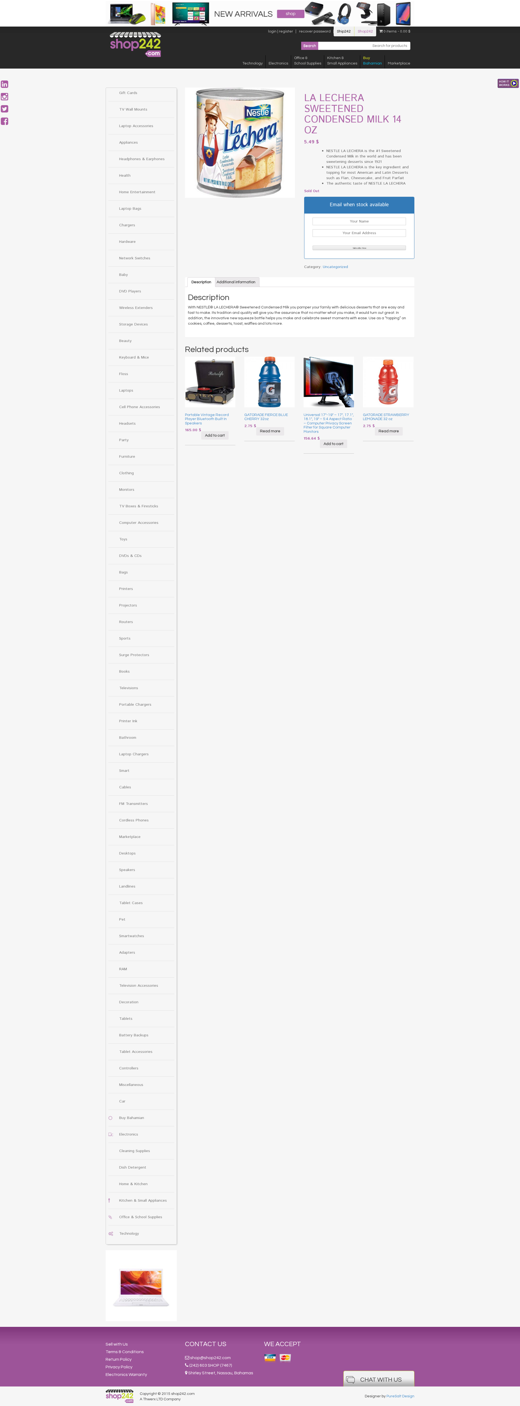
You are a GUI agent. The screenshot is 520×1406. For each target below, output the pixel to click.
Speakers (127, 870)
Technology (252, 63)
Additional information (236, 282)
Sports (125, 638)
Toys (123, 539)
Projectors (128, 605)
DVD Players (130, 291)
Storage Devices (133, 324)
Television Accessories (138, 985)
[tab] (201, 282)
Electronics (278, 63)
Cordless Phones (134, 820)
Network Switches (134, 258)
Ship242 (344, 31)
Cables (125, 787)
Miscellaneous (131, 1085)
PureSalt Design (400, 1396)
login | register (280, 31)
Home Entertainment (137, 192)
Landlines (127, 886)
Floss (123, 374)
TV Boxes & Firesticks (138, 506)
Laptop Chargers (134, 754)
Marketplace (399, 63)
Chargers (127, 225)
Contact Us (205, 1344)
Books (124, 671)
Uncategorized (335, 267)
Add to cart (215, 435)
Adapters (127, 952)
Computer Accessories (138, 522)
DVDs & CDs (130, 556)
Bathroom (127, 737)
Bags (123, 572)
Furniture (127, 456)
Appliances (128, 142)
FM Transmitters (133, 804)
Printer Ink (128, 721)
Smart (124, 770)
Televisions (128, 688)
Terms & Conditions (125, 1352)
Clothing (126, 473)
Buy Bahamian (131, 1118)
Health (125, 175)
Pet (122, 919)
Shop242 (365, 31)
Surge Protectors (134, 655)
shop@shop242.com (210, 1358)
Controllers (128, 1068)
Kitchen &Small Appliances (342, 60)
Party (124, 440)
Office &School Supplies (307, 60)
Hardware (127, 241)
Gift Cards (128, 93)
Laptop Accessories (136, 126)
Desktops (127, 853)
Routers (126, 622)
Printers (126, 589)
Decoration (128, 1002)
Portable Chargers (135, 704)
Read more (270, 431)
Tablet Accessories (135, 1051)
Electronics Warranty (126, 1374)
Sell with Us (117, 1344)
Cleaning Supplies (134, 1151)
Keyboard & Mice (134, 357)
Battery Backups (133, 1035)
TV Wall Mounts (133, 109)
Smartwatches (131, 936)
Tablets (125, 1018)
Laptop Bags (130, 208)
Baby (123, 275)
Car (122, 1101)
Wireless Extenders (136, 308)
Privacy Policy (119, 1367)
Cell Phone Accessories (139, 407)
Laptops (126, 390)
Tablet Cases (131, 903)
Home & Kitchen (133, 1184)
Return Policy (119, 1359)
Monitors (126, 489)
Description (201, 282)
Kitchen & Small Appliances (143, 1200)
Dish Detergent (132, 1167)
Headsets (127, 423)
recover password (315, 31)
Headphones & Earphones (142, 159)
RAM (123, 969)
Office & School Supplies (140, 1217)
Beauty (125, 341)
